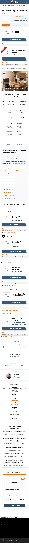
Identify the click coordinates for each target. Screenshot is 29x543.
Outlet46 (10, 314)
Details (4, 43)
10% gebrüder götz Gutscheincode (18, 295)
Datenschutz (4, 529)
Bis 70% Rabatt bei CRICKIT (18, 51)
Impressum (4, 527)
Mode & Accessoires (19, 163)
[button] (3, 540)
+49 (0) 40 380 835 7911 (14, 396)
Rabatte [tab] (23, 25)
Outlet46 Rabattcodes (9, 337)
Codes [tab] (14, 25)
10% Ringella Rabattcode (16, 217)
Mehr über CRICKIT (5, 8)
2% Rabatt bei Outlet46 (17, 319)
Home (2, 517)
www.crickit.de (14, 404)
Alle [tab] (5, 25)
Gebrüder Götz (12, 289)
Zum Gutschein (14, 505)
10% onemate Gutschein (16, 268)
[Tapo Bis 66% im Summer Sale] (14, 72)
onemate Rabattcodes (9, 285)
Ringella (9, 211)
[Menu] (2, 2)
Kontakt (3, 525)
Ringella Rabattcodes (9, 232)
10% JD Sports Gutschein (17, 242)
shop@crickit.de (15, 400)
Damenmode (6, 159)
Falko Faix (24, 68)
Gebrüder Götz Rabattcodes (11, 310)
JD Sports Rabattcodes (9, 259)
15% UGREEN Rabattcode (12, 489)
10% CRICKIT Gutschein (16, 32)
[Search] (26, 2)
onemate (10, 263)
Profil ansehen (16, 377)
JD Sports (10, 236)
